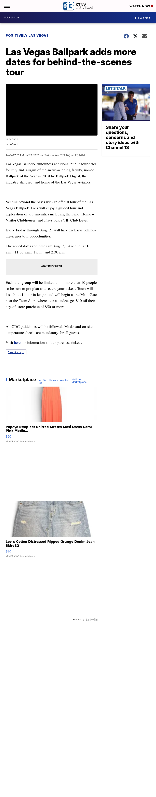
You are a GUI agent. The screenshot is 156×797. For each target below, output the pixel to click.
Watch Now (140, 6)
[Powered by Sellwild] (92, 619)
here (17, 342)
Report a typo (16, 352)
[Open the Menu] (7, 6)
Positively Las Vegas (27, 35)
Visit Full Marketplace (79, 381)
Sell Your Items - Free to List (53, 382)
